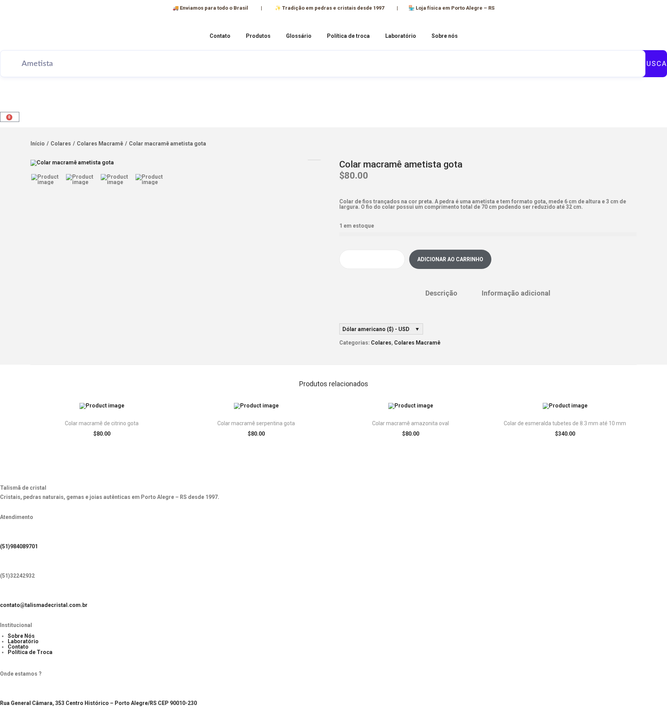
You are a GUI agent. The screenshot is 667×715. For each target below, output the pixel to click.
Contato (220, 36)
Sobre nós (445, 36)
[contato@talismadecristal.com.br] (9, 592)
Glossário (298, 36)
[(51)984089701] (9, 533)
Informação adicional (516, 293)
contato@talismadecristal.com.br (44, 605)
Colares (61, 143)
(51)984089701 (19, 546)
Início (37, 143)
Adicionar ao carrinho (450, 259)
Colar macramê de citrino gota (102, 423)
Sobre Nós (21, 636)
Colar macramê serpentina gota (256, 423)
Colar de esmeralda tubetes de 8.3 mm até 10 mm (565, 423)
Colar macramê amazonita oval (410, 423)
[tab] (441, 293)
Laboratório (400, 36)
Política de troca (348, 36)
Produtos (258, 36)
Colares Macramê (100, 143)
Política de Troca (30, 652)
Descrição (441, 293)
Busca (654, 63)
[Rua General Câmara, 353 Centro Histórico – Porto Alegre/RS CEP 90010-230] (9, 690)
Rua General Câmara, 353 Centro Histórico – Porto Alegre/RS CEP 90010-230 (98, 703)
